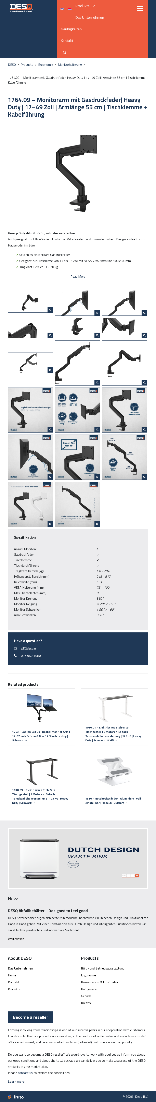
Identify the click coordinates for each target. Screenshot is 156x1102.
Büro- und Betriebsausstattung (103, 968)
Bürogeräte (89, 989)
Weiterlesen (16, 939)
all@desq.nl (28, 648)
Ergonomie (88, 975)
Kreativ (86, 1003)
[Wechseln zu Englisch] (62, 9)
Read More (78, 276)
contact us (25, 1073)
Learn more (16, 1081)
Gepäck (86, 996)
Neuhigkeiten (71, 29)
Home (12, 975)
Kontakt (67, 40)
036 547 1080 (31, 656)
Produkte (82, 5)
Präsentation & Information (100, 982)
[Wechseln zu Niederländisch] (70, 9)
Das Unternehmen (89, 17)
